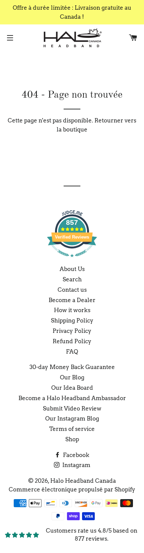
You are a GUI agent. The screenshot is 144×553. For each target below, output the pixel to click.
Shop (72, 439)
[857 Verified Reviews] (72, 260)
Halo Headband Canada (83, 480)
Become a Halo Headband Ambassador (72, 398)
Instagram (75, 465)
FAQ (72, 351)
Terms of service (72, 429)
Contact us (72, 289)
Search (72, 279)
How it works (72, 310)
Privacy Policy (72, 331)
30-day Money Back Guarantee (72, 367)
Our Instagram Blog (72, 418)
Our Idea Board (72, 387)
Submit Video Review (72, 408)
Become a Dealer (72, 300)
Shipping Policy (72, 320)
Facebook (75, 455)
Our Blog (72, 377)
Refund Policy (72, 341)
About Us (72, 269)
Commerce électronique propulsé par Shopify (72, 489)
